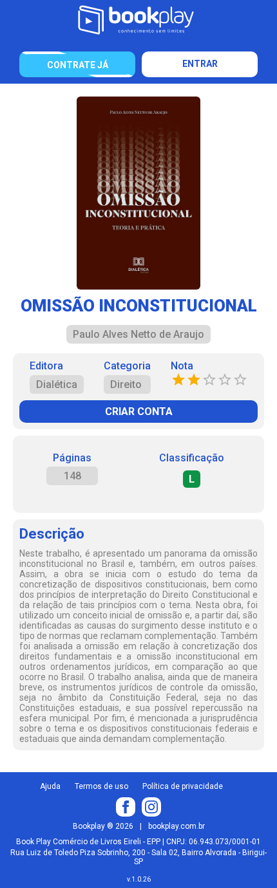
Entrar (200, 64)
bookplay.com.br (176, 826)
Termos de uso (101, 786)
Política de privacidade (182, 786)
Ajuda (50, 786)
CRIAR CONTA (139, 411)
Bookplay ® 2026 (103, 826)
